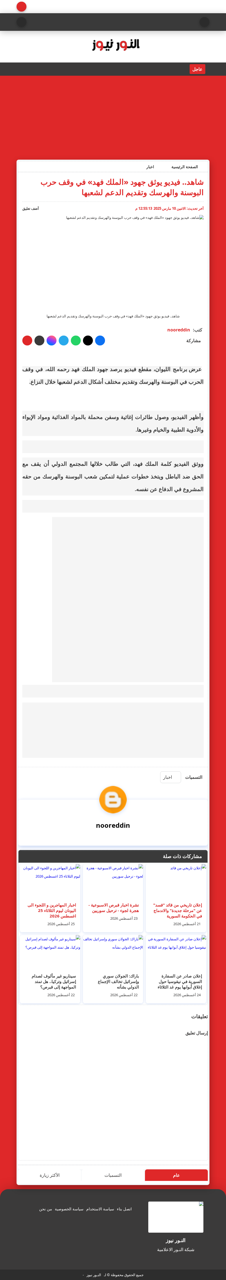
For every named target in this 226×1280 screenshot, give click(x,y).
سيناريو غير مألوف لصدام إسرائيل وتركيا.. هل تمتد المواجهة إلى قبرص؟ (54, 981)
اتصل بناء (124, 1208)
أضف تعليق (30, 208)
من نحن (45, 1208)
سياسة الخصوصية (69, 1208)
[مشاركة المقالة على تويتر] (88, 340)
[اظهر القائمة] (204, 22)
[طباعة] (27, 340)
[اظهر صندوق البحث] (21, 22)
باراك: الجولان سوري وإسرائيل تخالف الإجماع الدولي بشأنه (118, 981)
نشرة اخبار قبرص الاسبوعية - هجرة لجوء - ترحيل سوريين (113, 907)
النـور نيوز (94, 1274)
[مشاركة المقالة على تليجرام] (64, 340)
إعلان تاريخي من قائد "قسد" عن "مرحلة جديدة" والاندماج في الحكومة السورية (177, 910)
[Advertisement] (113, 117)
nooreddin (178, 330)
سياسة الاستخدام (100, 1208)
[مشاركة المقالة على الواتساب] (76, 340)
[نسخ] (39, 340)
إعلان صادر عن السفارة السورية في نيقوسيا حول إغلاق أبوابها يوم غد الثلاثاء (180, 981)
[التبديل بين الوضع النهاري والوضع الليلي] (21, 7)
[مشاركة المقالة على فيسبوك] (100, 340)
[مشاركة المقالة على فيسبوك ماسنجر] (52, 340)
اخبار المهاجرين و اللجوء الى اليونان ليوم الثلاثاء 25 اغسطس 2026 (52, 910)
